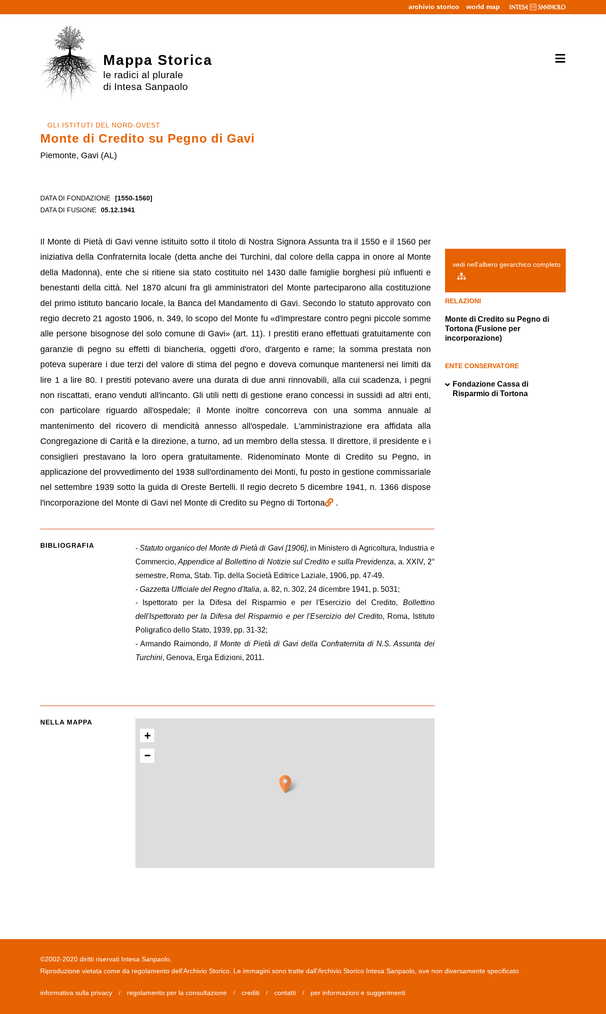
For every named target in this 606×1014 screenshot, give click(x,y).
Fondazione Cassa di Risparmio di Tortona (490, 389)
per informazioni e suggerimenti (358, 992)
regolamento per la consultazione (177, 992)
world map (483, 6)
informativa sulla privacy (76, 992)
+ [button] (147, 736)
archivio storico (434, 6)
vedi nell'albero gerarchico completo (507, 264)
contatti (285, 992)
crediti (250, 992)
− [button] (147, 755)
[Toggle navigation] (557, 58)
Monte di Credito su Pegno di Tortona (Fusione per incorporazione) (497, 328)
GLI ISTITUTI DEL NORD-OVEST (103, 125)
